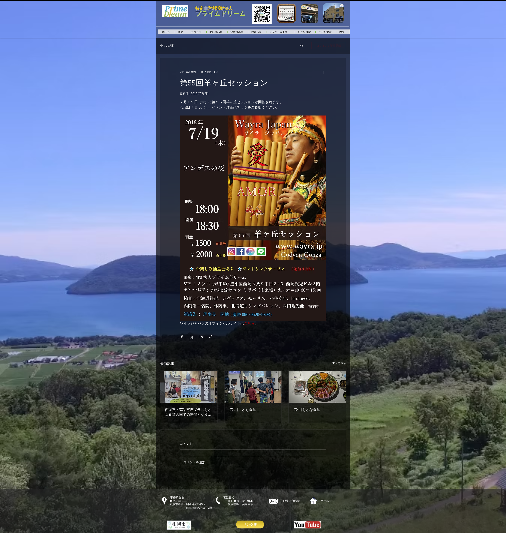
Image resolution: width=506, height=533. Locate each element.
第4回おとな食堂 (306, 410)
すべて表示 (339, 363)
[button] (302, 45)
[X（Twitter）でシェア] (191, 337)
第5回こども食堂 (242, 410)
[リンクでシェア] (211, 337)
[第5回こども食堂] (253, 387)
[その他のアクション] (323, 72)
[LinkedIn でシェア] (201, 337)
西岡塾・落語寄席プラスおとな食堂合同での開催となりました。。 (188, 412)
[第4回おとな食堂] (317, 387)
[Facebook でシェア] (182, 337)
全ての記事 (167, 45)
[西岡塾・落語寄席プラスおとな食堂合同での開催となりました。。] (188, 387)
